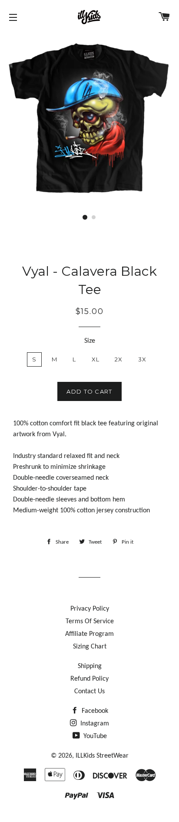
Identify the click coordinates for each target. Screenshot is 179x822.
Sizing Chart (89, 646)
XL (96, 359)
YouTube (94, 736)
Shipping (90, 666)
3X (142, 359)
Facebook (94, 711)
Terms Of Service (90, 621)
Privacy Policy (89, 608)
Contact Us (89, 691)
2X (119, 359)
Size (89, 340)
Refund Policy (89, 678)
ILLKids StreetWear (102, 755)
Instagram (94, 723)
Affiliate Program (89, 634)
